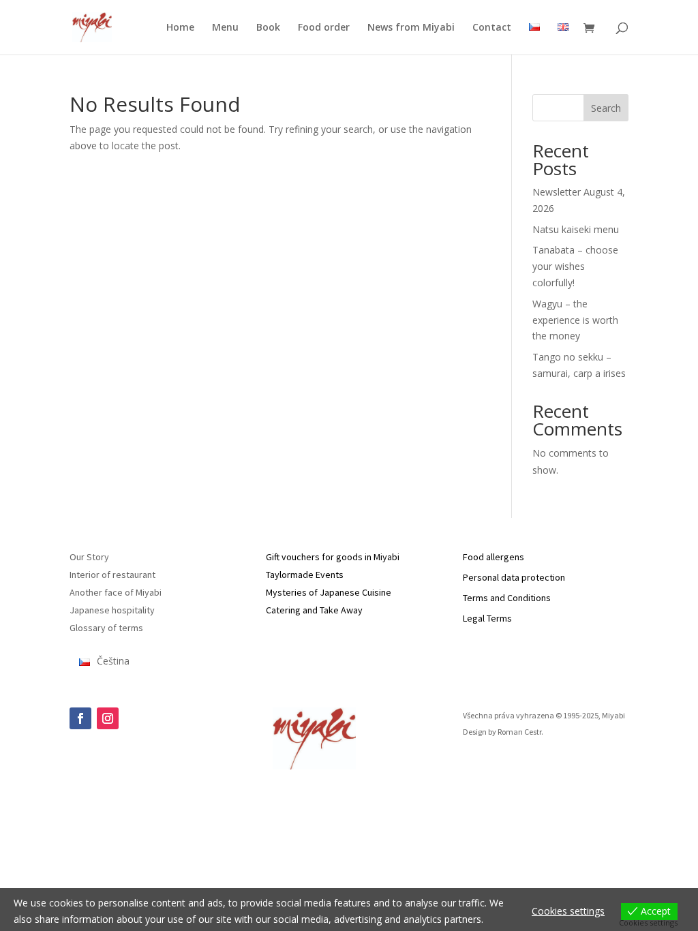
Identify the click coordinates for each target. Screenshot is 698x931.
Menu (225, 27)
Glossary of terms (106, 628)
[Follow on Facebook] (80, 718)
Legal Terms (487, 618)
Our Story (89, 557)
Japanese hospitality (112, 610)
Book (268, 27)
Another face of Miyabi (116, 592)
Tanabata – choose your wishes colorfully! (575, 266)
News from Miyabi (411, 27)
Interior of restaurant (112, 574)
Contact (491, 27)
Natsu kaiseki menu (575, 229)
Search (606, 108)
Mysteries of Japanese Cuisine (328, 592)
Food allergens (493, 557)
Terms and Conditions (507, 598)
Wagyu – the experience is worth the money (575, 320)
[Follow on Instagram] (108, 718)
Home (180, 27)
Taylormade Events (305, 574)
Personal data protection (514, 577)
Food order (324, 27)
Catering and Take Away (314, 610)
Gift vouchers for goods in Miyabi (332, 557)
